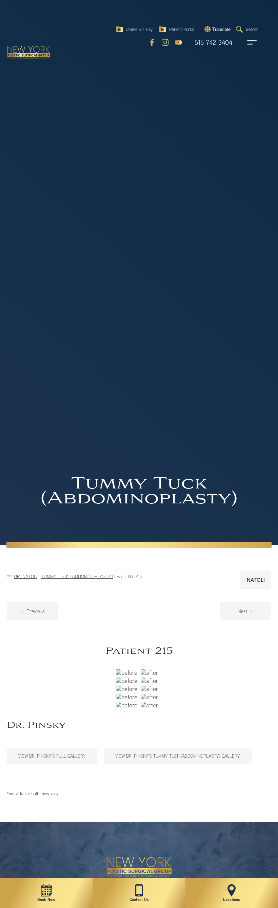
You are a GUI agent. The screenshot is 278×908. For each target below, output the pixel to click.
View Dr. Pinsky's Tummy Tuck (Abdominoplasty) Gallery (177, 756)
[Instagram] (165, 42)
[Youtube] (178, 42)
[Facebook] (151, 42)
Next (243, 611)
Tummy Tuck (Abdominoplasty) (77, 576)
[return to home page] (25, 23)
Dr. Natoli (25, 576)
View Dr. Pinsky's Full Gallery (52, 756)
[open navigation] (245, 42)
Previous (35, 611)
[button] (217, 29)
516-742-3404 (213, 42)
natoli (256, 580)
